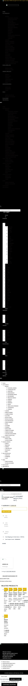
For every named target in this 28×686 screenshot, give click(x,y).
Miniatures (8, 57)
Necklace (8, 81)
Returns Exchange (8, 656)
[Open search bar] (0, 206)
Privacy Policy (7, 651)
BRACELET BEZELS (13, 27)
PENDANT (10, 32)
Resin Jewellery (7, 65)
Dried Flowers (9, 41)
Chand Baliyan (12, 19)
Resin (6, 52)
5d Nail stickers (10, 96)
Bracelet (8, 76)
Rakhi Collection (10, 63)
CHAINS (7, 40)
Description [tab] (6, 576)
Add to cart (6, 511)
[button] (14, 102)
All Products (6, 13)
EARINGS (10, 29)
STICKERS (7, 54)
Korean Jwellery (7, 71)
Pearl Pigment (9, 51)
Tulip (6, 90)
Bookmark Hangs (13, 24)
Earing (7, 77)
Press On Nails (9, 95)
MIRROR (10, 30)
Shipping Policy (7, 658)
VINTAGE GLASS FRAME (11, 62)
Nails (4, 91)
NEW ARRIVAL (6, 99)
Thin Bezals (11, 37)
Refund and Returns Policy (10, 653)
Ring (6, 82)
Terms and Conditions (9, 655)
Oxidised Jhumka (13, 18)
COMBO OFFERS (9, 43)
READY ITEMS (9, 68)
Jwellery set (9, 79)
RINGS (9, 33)
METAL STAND (9, 46)
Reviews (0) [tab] (13, 576)
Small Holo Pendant (14, 35)
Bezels (7, 16)
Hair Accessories (7, 174)
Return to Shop (15, 679)
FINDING (10, 38)
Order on (5, 564)
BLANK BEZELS (11, 22)
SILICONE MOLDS (9, 49)
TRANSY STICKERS (10, 58)
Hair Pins (10, 21)
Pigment (7, 55)
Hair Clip (8, 87)
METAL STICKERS (9, 48)
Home (4, 11)
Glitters (7, 44)
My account (5, 98)
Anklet (7, 74)
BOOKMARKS (11, 26)
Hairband (8, 88)
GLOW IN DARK (9, 70)
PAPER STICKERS (9, 60)
